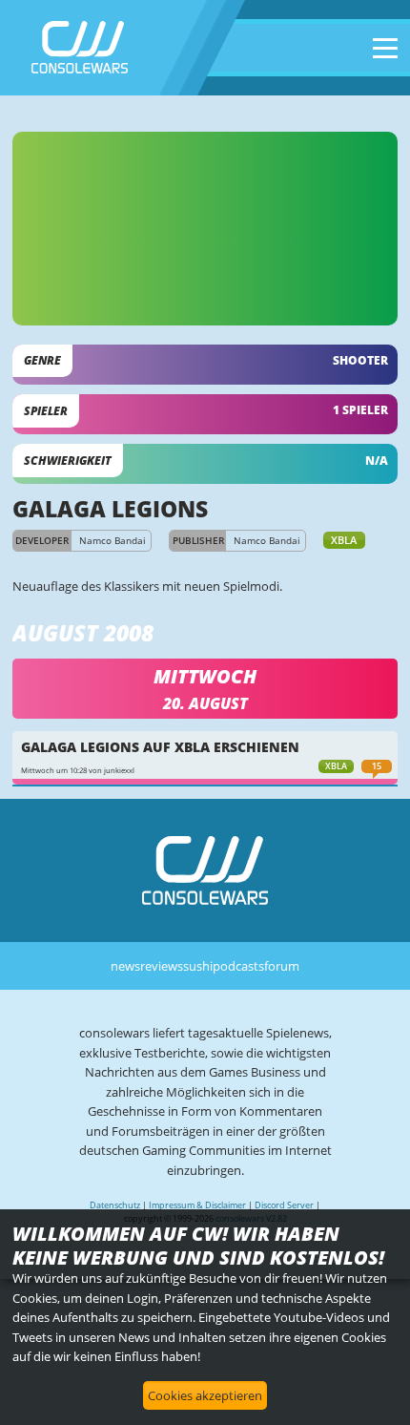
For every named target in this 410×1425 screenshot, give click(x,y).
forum (281, 965)
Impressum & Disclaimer (197, 1205)
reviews (161, 965)
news (125, 965)
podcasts (238, 965)
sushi (198, 965)
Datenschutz (115, 1205)
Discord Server (284, 1205)
